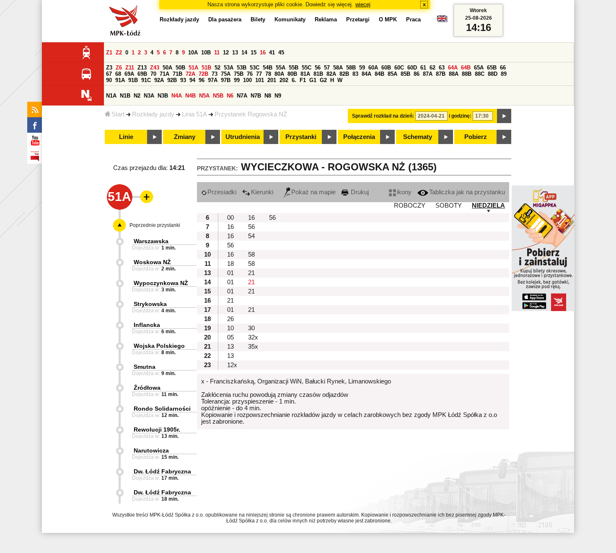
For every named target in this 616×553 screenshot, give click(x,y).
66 (503, 67)
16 (263, 52)
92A (159, 80)
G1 (312, 80)
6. (294, 80)
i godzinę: (460, 116)
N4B (190, 96)
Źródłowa (147, 387)
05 (230, 337)
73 (214, 74)
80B (292, 74)
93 (183, 80)
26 (230, 319)
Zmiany (184, 137)
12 (226, 52)
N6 (230, 96)
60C (399, 67)
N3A (149, 96)
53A (228, 67)
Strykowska (150, 304)
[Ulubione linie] (144, 196)
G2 (323, 80)
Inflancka (147, 325)
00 (230, 217)
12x (232, 365)
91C (146, 80)
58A (338, 67)
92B (172, 80)
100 (247, 80)
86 (416, 74)
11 (217, 52)
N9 (277, 96)
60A (373, 67)
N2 (137, 96)
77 (259, 74)
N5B (218, 96)
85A (392, 74)
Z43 (154, 67)
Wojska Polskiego (159, 345)
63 (442, 67)
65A (479, 67)
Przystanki (300, 137)
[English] (442, 20)
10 (230, 328)
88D (492, 74)
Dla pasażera (224, 19)
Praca (413, 19)
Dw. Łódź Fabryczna (162, 471)
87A (427, 74)
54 (251, 236)
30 (251, 328)
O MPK (388, 19)
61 (423, 67)
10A (193, 52)
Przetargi (358, 19)
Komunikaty (289, 19)
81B (318, 74)
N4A (176, 96)
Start (117, 114)
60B (386, 67)
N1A (111, 96)
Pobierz (475, 137)
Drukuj (359, 192)
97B (225, 80)
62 (432, 67)
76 (250, 74)
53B (241, 67)
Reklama (326, 19)
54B (267, 67)
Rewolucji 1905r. (157, 429)
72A (190, 74)
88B (466, 74)
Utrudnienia (242, 137)
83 (355, 74)
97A (212, 80)
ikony (404, 192)
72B (203, 74)
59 (362, 67)
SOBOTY (448, 205)
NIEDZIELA (488, 205)
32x (253, 337)
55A (280, 67)
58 (251, 254)
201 (271, 80)
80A (279, 74)
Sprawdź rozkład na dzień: (383, 116)
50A (167, 67)
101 (259, 80)
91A (120, 80)
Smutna (144, 366)
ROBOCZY (409, 205)
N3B (163, 96)
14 (244, 52)
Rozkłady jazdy (153, 114)
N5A (204, 96)
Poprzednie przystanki (154, 225)
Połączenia (359, 137)
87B (440, 74)
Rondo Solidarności (162, 408)
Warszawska (151, 241)
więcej (362, 4)
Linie (126, 137)
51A (193, 67)
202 (284, 80)
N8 (267, 96)
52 (217, 67)
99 (237, 80)
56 (318, 67)
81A (305, 74)
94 (192, 80)
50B (180, 67)
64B (466, 67)
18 (230, 263)
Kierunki (262, 192)
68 (118, 74)
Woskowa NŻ (152, 262)
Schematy (417, 137)
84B (379, 74)
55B (293, 67)
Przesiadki (221, 192)
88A (453, 74)
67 (109, 74)
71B (177, 74)
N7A (242, 96)
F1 (303, 80)
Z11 (129, 67)
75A (225, 74)
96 (201, 80)
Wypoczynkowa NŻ (161, 283)
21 (251, 273)
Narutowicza (151, 450)
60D (412, 67)
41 (272, 52)
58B (351, 67)
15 (253, 52)
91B (133, 80)
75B (238, 74)
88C (479, 74)
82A (331, 74)
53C (254, 67)
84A (366, 74)
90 (109, 80)
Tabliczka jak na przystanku (467, 192)
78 (268, 74)
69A (129, 74)
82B (344, 74)
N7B (256, 96)
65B (492, 67)
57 (327, 67)
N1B (125, 96)
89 (504, 74)
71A (164, 74)
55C (306, 67)
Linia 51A (194, 114)
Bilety (258, 19)
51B (206, 67)
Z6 (119, 67)
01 (230, 273)
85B (405, 74)
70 (153, 74)
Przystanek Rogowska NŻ (251, 114)
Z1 (109, 52)
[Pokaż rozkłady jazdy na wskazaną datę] (504, 116)
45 (281, 52)
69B (142, 74)
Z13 (142, 67)
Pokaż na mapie (313, 192)
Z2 (119, 52)
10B (206, 52)
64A (453, 67)
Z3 (109, 67)
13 (235, 52)
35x (253, 346)
